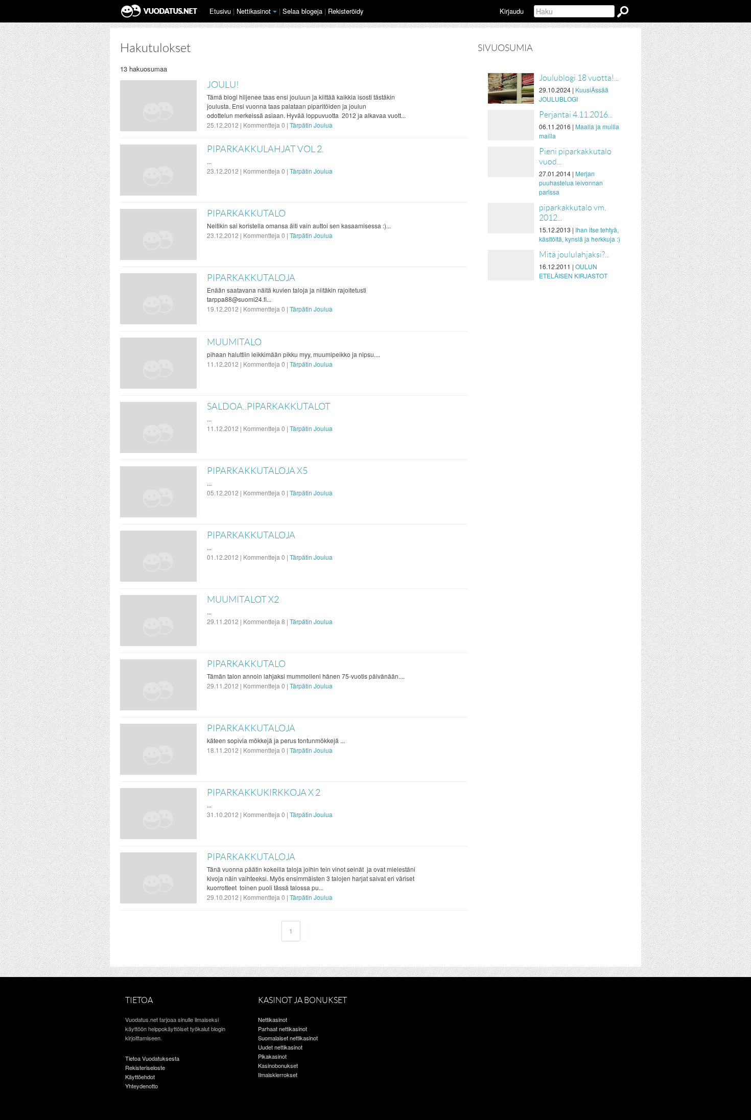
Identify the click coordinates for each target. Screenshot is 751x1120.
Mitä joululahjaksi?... (574, 254)
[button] (275, 12)
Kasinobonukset (278, 1065)
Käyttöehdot (140, 1077)
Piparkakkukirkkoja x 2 (263, 793)
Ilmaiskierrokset (277, 1074)
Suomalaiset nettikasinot (288, 1038)
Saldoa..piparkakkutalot (269, 406)
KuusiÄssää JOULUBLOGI (573, 94)
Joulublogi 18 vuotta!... (579, 78)
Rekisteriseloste (145, 1067)
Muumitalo (234, 342)
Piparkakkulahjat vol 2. (265, 149)
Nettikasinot (254, 11)
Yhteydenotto (141, 1086)
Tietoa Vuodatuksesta (152, 1058)
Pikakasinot (272, 1056)
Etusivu (220, 11)
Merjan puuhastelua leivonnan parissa (571, 182)
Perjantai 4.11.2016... (576, 114)
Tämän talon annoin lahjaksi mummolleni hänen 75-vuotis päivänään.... (306, 676)
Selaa (302, 11)
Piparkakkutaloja (251, 278)
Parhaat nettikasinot (282, 1028)
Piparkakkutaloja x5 (257, 471)
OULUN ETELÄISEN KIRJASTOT (573, 271)
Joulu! (223, 85)
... (209, 161)
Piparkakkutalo (246, 213)
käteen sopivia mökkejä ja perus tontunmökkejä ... (276, 740)
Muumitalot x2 (243, 599)
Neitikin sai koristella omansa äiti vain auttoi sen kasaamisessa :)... (299, 225)
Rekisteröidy (345, 11)
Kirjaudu (512, 11)
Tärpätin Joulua (311, 125)
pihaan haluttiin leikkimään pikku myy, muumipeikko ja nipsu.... (293, 354)
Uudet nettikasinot (280, 1047)
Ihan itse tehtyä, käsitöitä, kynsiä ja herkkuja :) (579, 234)
